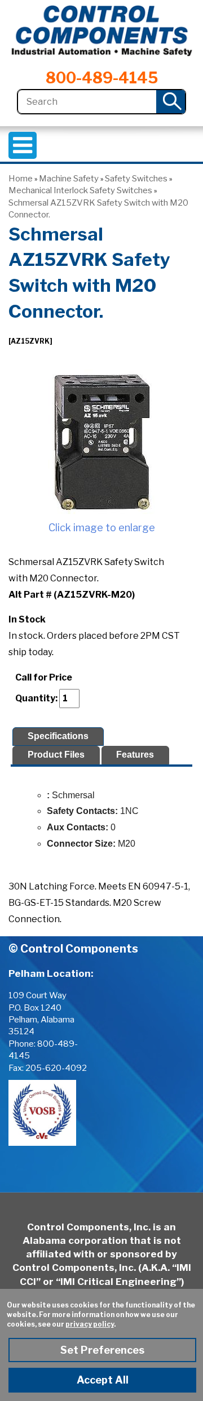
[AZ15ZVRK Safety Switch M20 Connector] (101, 442)
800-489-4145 (102, 78)
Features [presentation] (135, 754)
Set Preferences (102, 1350)
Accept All (103, 1380)
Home (20, 179)
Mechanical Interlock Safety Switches (80, 190)
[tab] (57, 736)
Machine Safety (69, 179)
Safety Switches (136, 179)
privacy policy (89, 1324)
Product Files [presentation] (56, 754)
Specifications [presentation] (58, 736)
